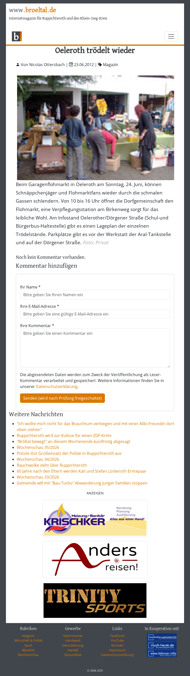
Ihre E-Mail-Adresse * (39, 306)
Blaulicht (28, 650)
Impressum (117, 650)
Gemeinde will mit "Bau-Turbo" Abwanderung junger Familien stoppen (82, 483)
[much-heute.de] (162, 645)
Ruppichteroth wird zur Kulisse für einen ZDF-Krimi (64, 435)
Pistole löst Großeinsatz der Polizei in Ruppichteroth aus (69, 453)
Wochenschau (28, 654)
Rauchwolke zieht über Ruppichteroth (52, 465)
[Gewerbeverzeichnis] (95, 518)
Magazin (28, 635)
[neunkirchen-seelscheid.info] (162, 637)
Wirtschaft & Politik (28, 640)
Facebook (117, 635)
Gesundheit (72, 654)
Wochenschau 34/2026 (38, 459)
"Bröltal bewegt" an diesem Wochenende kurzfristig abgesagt (73, 441)
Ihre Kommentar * (37, 325)
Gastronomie (72, 635)
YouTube (117, 640)
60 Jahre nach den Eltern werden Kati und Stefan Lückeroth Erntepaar (81, 471)
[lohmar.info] (162, 653)
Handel (73, 650)
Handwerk (72, 640)
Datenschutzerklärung (56, 386)
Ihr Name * (30, 287)
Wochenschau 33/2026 (38, 477)
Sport (28, 645)
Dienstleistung (72, 645)
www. (32, 10)
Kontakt (117, 645)
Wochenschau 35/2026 (38, 447)
